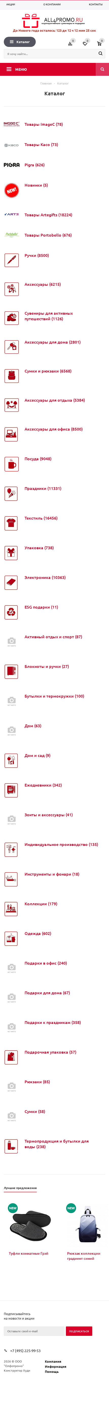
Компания (53, 1361)
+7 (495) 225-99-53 (25, 1350)
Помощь (52, 1371)
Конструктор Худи (17, 1370)
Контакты (96, 4)
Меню (21, 69)
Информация (55, 1366)
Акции (10, 4)
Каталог (23, 42)
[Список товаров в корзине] (102, 45)
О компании (52, 4)
